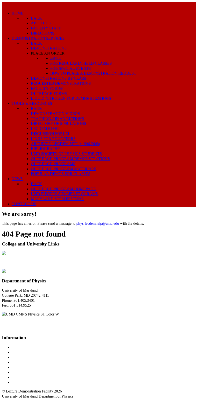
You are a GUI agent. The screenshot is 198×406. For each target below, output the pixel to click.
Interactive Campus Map (30, 357)
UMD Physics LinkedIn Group (35, 377)
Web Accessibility (25, 382)
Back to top (11, 401)
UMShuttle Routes (26, 367)
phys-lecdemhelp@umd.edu (97, 223)
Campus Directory (26, 347)
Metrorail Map (23, 362)
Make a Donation (25, 372)
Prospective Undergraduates (33, 352)
